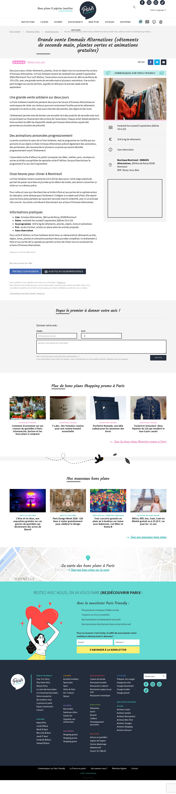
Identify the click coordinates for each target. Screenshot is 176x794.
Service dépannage (98, 744)
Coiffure (93, 718)
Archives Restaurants (126, 716)
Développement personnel (97, 723)
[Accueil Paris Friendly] (88, 9)
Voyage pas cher (124, 682)
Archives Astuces (124, 730)
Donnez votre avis (36, 62)
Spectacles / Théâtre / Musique (108, 515)
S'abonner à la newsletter (108, 649)
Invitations (28, 22)
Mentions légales (119, 768)
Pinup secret (88, 777)
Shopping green (70, 741)
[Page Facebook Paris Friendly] (142, 3)
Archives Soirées (124, 713)
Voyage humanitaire (125, 686)
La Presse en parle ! (78, 768)
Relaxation (94, 708)
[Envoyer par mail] (163, 62)
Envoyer (158, 358)
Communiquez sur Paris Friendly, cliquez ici (27, 293)
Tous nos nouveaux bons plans (148, 537)
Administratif (95, 747)
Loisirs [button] (44, 22)
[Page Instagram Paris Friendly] (149, 3)
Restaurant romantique (100, 695)
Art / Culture (68, 692)
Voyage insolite (123, 689)
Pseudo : (39, 331)
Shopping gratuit (70, 734)
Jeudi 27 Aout (42, 736)
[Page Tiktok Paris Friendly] (162, 3)
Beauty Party (42, 686)
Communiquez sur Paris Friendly (51, 768)
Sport (65, 686)
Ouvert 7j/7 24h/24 (98, 751)
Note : (83, 331)
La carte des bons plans (46, 689)
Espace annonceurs (44, 706)
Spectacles (68, 682)
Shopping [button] (125, 22)
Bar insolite (68, 709)
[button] (140, 22)
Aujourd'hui (41, 722)
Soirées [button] (58, 22)
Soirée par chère (70, 712)
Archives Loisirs (123, 709)
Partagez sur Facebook (25, 271)
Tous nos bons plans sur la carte (89, 569)
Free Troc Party (43, 679)
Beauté (93, 715)
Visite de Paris (69, 689)
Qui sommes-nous (44, 699)
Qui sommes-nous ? (99, 768)
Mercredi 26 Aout (43, 733)
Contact (39, 710)
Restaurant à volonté (99, 686)
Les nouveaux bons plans (47, 692)
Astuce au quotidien (98, 737)
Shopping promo (27, 422)
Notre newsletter (44, 696)
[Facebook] (150, 62)
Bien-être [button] (94, 22)
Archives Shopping (125, 726)
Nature (66, 696)
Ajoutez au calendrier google (66, 271)
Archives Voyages (124, 723)
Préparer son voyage (126, 679)
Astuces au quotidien (148, 515)
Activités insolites (71, 679)
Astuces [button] (75, 30)
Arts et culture (28, 515)
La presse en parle (44, 703)
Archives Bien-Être (125, 719)
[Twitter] (157, 62)
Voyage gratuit (123, 692)
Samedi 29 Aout (43, 743)
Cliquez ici (61, 282)
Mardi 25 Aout (42, 729)
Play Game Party (43, 682)
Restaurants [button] (75, 22)
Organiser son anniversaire (69, 720)
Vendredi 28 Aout (43, 739)
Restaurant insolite (98, 682)
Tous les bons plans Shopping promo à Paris (139, 441)
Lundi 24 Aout (42, 726)
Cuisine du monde (97, 679)
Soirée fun (67, 715)
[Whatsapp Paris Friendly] (155, 3)
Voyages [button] (109, 22)
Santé (92, 711)
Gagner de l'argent (98, 740)
